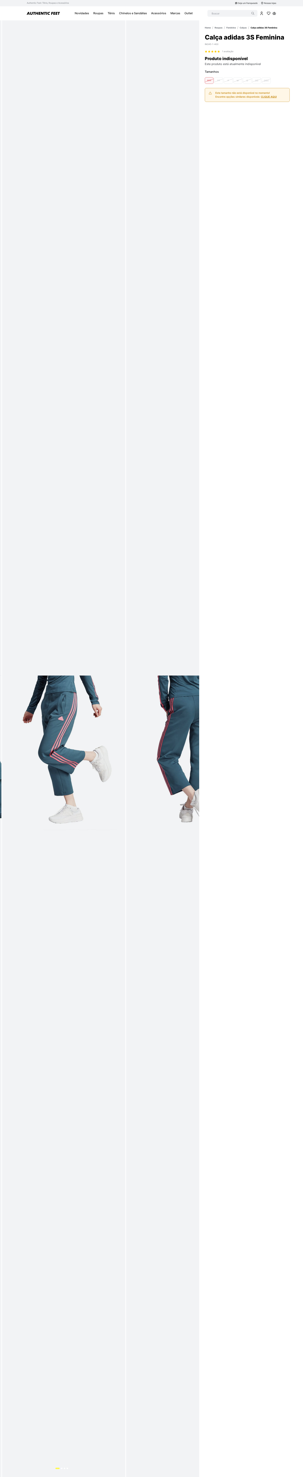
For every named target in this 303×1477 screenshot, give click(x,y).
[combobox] (232, 13)
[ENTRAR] (262, 13)
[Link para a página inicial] (208, 27)
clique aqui (269, 96)
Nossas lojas (270, 3)
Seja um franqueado (248, 3)
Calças (243, 27)
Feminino (231, 27)
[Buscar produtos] (253, 13)
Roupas (219, 27)
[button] (209, 80)
